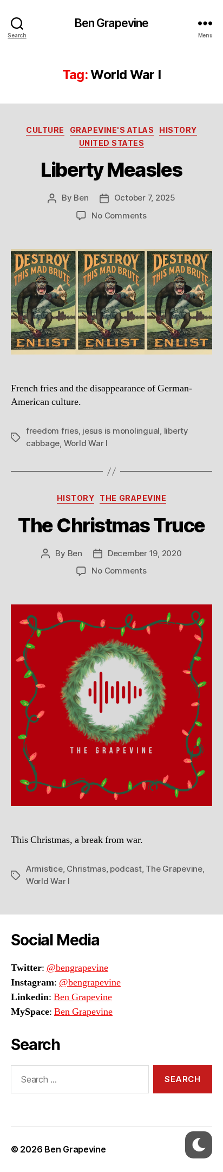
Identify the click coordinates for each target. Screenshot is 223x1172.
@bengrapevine (77, 968)
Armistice (44, 869)
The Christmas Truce (111, 525)
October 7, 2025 (144, 197)
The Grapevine (133, 498)
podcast (125, 869)
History (178, 129)
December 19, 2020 (145, 553)
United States (112, 142)
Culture (45, 129)
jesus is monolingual (121, 431)
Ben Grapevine (112, 23)
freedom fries (52, 431)
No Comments (118, 215)
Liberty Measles (111, 170)
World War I (86, 443)
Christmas (86, 869)
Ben (81, 197)
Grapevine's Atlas (112, 129)
